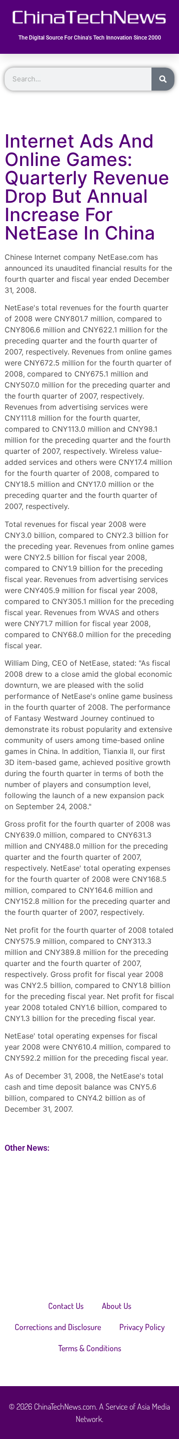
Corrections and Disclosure (58, 1327)
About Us (116, 1306)
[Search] (162, 79)
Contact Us (66, 1306)
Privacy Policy (142, 1327)
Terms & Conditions (89, 1348)
